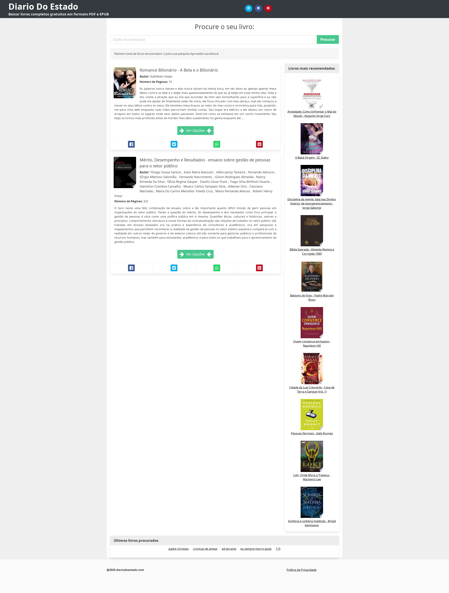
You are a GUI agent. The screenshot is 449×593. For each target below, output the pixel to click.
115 (278, 549)
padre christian (179, 549)
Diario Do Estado (43, 6)
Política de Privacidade (301, 570)
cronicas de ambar (205, 549)
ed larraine (229, 549)
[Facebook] (258, 8)
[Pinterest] (268, 8)
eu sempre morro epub (256, 549)
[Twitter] (248, 8)
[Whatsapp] (216, 144)
